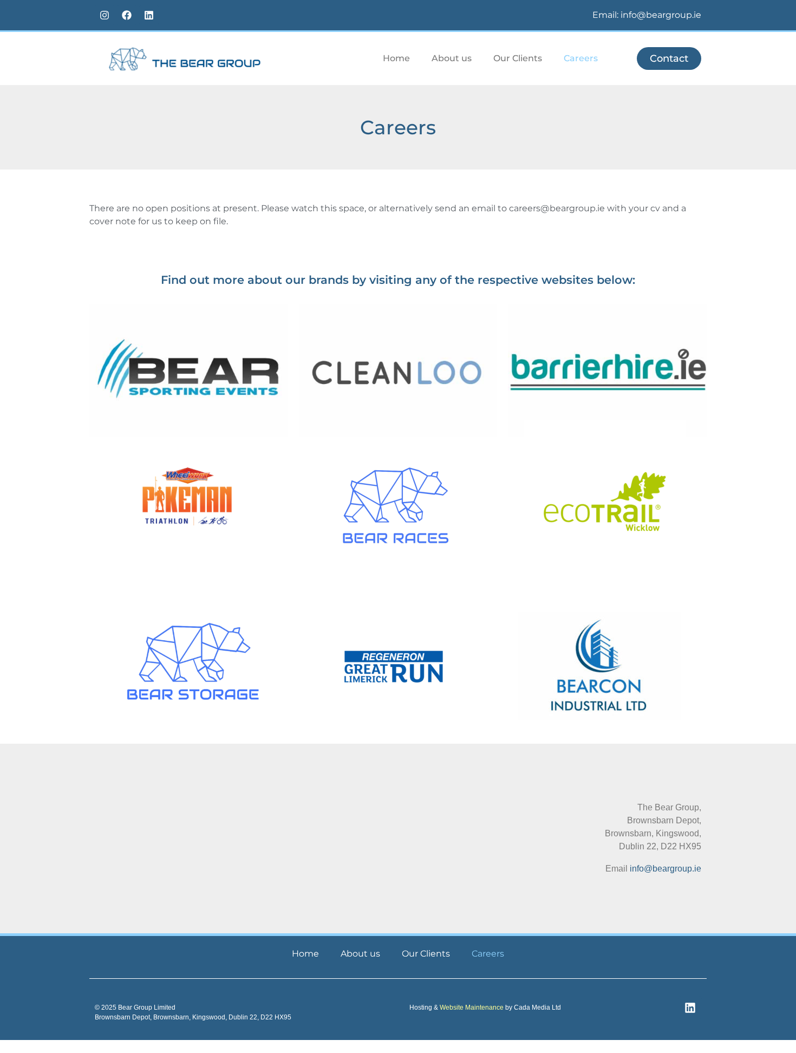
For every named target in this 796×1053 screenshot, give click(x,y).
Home (396, 58)
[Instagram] (104, 15)
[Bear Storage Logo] (193, 661)
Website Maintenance (472, 1007)
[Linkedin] (149, 15)
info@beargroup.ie (665, 868)
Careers (581, 58)
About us (452, 58)
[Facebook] (126, 15)
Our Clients (517, 58)
